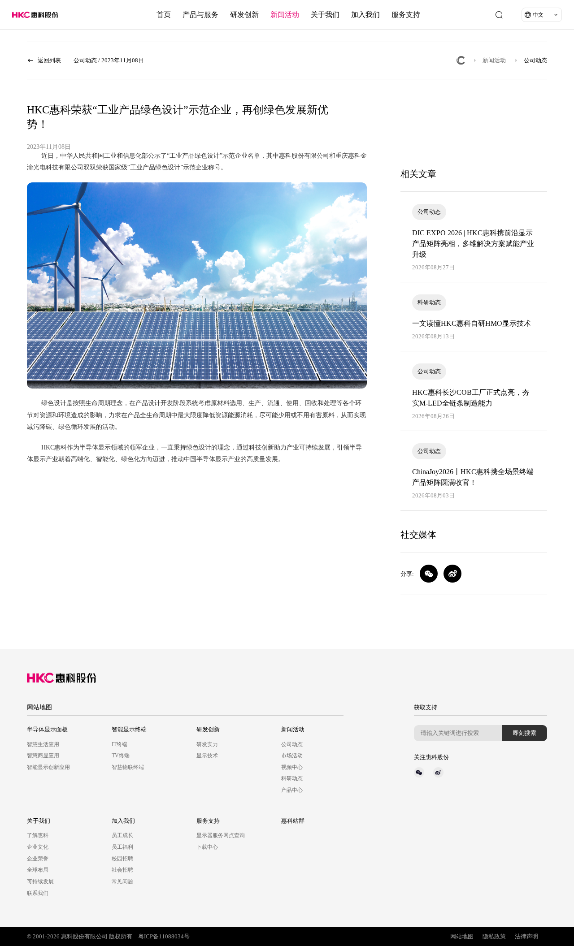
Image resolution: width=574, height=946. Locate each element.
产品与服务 (200, 14)
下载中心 (207, 847)
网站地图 (39, 707)
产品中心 (292, 790)
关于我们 (325, 14)
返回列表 (49, 60)
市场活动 (292, 755)
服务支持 (405, 14)
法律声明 (526, 936)
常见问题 (122, 881)
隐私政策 (494, 936)
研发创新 (244, 14)
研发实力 (207, 744)
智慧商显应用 (43, 755)
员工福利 (122, 847)
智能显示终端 (129, 729)
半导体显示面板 (47, 729)
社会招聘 (122, 870)
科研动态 (292, 778)
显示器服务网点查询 (220, 835)
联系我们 (37, 893)
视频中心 (292, 767)
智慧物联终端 (128, 767)
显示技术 (207, 755)
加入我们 (365, 14)
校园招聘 (122, 858)
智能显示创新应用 (48, 767)
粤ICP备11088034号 (164, 936)
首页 (164, 14)
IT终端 (119, 744)
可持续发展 (40, 881)
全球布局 (37, 870)
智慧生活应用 (43, 744)
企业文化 (37, 847)
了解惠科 (37, 835)
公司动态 (535, 60)
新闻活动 (284, 14)
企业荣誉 (37, 858)
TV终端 (121, 755)
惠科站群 (292, 820)
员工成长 (122, 835)
